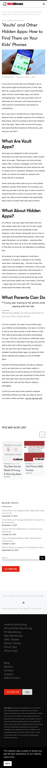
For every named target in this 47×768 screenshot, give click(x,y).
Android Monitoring (15, 624)
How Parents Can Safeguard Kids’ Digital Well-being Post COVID (23, 512)
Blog (9, 12)
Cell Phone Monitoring (20, 12)
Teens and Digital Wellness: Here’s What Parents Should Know (21, 539)
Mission (8, 666)
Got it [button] (7, 763)
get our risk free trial (33, 398)
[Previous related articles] (36, 434)
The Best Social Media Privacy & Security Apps (12, 470)
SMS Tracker (11, 639)
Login (27, 692)
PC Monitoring (12, 632)
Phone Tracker (12, 643)
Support (9, 674)
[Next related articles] (42, 434)
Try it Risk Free (13, 692)
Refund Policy (12, 677)
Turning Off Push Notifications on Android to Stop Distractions (22, 530)
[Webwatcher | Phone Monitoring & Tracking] (12, 3)
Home (4, 12)
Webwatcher (9, 77)
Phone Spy (10, 646)
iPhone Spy (11, 650)
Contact (8, 670)
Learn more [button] (9, 757)
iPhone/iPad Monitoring (18, 628)
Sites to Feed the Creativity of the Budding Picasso (22, 547)
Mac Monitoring (13, 635)
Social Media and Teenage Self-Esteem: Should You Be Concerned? (23, 521)
